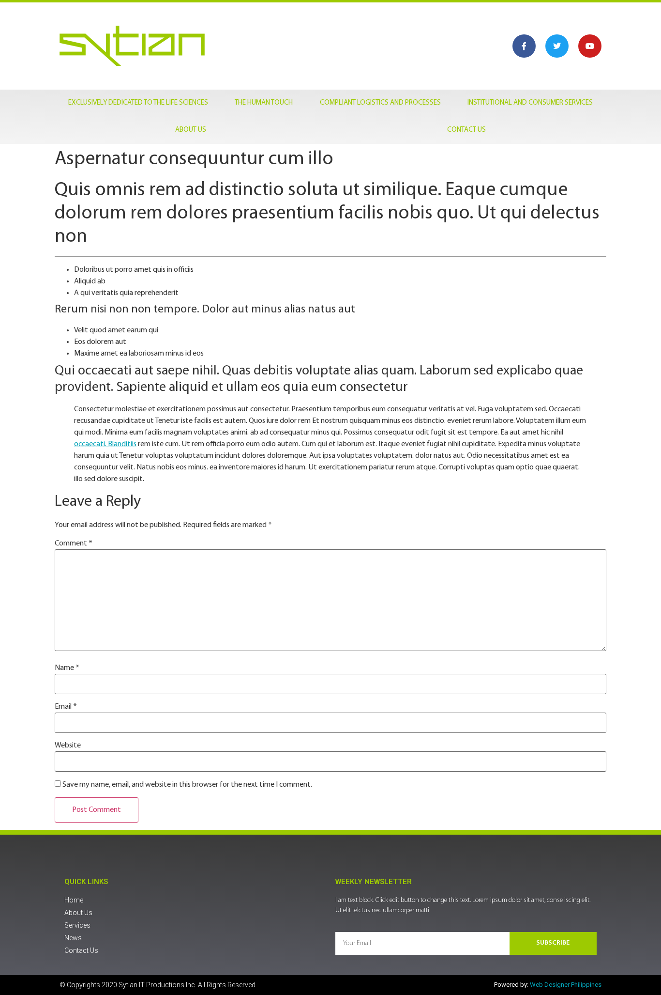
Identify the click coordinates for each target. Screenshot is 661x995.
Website (68, 745)
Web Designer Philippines (565, 984)
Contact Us (466, 130)
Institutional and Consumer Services (530, 103)
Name (67, 668)
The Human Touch (264, 103)
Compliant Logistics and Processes (380, 103)
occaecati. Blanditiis (105, 444)
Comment (73, 543)
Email (66, 707)
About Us (190, 130)
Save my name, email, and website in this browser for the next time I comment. (187, 785)
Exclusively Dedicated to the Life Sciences (138, 103)
